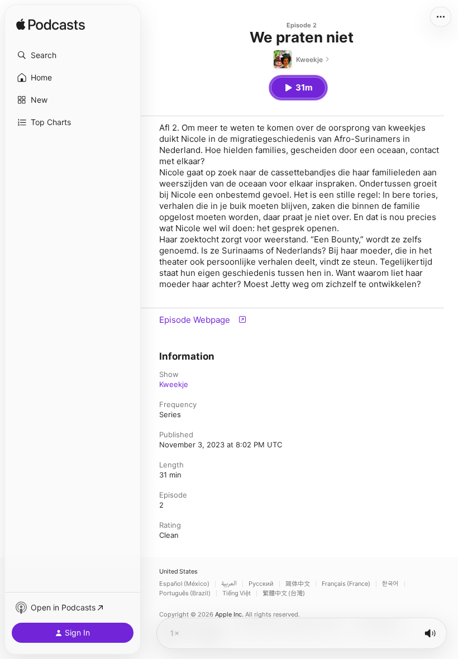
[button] (72, 55)
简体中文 (297, 584)
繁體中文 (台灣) (284, 593)
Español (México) (184, 584)
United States (178, 572)
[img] (50, 25)
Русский (261, 584)
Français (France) (346, 584)
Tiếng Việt (236, 593)
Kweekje (173, 384)
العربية (229, 584)
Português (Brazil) (185, 593)
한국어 (390, 584)
